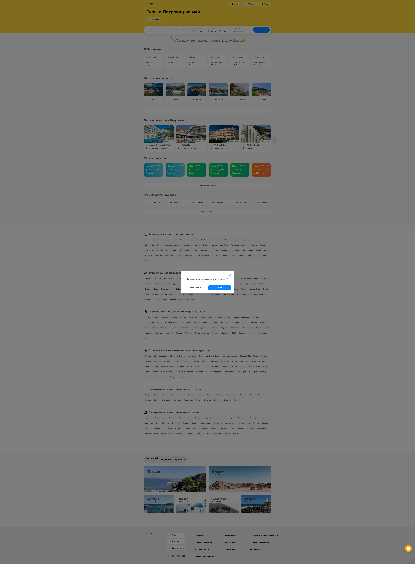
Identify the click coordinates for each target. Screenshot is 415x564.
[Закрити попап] (230, 274)
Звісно (219, 288)
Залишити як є (195, 288)
